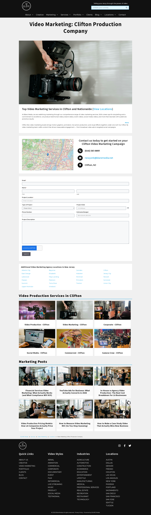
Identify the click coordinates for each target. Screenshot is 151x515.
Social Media (54, 493)
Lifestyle (81, 478)
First (23, 194)
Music (50, 487)
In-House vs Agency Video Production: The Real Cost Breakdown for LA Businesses (112, 392)
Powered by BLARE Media (92, 512)
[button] (48, 154)
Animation (53, 463)
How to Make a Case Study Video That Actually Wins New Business (112, 424)
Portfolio (77, 15)
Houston (110, 472)
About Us (23, 460)
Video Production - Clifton (37, 324)
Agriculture (83, 460)
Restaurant (83, 496)
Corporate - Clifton (112, 324)
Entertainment (84, 475)
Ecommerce (82, 469)
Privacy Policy (79, 512)
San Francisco (113, 496)
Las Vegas (110, 475)
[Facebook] (124, 446)
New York (111, 481)
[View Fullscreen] (24, 141)
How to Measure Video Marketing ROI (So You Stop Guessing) (74, 424)
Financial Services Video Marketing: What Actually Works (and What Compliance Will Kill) (37, 392)
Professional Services (88, 487)
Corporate (53, 469)
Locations (109, 15)
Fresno (109, 469)
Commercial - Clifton (75, 353)
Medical (81, 484)
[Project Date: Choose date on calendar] (128, 208)
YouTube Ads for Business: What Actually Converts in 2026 (75, 391)
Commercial (54, 466)
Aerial (51, 460)
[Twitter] (130, 446)
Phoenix (110, 484)
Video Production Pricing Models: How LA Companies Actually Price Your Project (37, 425)
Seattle (109, 502)
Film (50, 478)
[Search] (126, 8)
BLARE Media (24, 436)
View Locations (102, 109)
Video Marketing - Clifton (75, 324)
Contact (122, 15)
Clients (89, 15)
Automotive (83, 463)
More (127, 123)
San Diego (111, 493)
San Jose (110, 499)
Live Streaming (55, 484)
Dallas (109, 463)
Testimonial (54, 496)
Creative (40, 15)
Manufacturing (84, 481)
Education (82, 472)
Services (64, 15)
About (28, 15)
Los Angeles (112, 478)
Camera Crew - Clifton (112, 353)
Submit (26, 254)
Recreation (82, 493)
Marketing (51, 15)
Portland (111, 487)
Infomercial (54, 481)
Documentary (55, 472)
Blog (97, 15)
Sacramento (112, 490)
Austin (109, 460)
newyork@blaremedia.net (99, 158)
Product (52, 490)
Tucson (109, 506)
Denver (109, 466)
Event (51, 475)
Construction (84, 466)
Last (78, 194)
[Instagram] (119, 446)
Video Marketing (42, 436)
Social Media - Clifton (37, 353)
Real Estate (82, 490)
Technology (83, 499)
